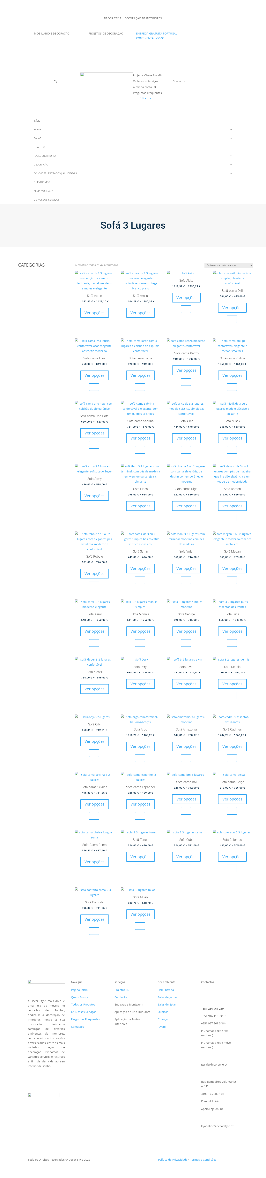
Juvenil (162, 1027)
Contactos (179, 81)
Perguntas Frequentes (85, 1019)
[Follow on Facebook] (199, 34)
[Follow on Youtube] (230, 34)
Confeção (121, 997)
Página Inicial (79, 990)
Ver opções (95, 312)
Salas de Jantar (167, 997)
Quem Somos (79, 997)
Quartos (163, 1012)
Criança (163, 1019)
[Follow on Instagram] (214, 34)
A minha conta (142, 87)
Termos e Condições (203, 1159)
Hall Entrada (166, 990)
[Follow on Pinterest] (222, 34)
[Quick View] (94, 324)
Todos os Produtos (83, 1004)
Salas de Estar (167, 1004)
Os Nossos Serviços (145, 81)
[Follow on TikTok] (206, 34)
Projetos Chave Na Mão (148, 75)
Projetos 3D (122, 990)
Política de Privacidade (173, 1159)
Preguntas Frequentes (147, 93)
